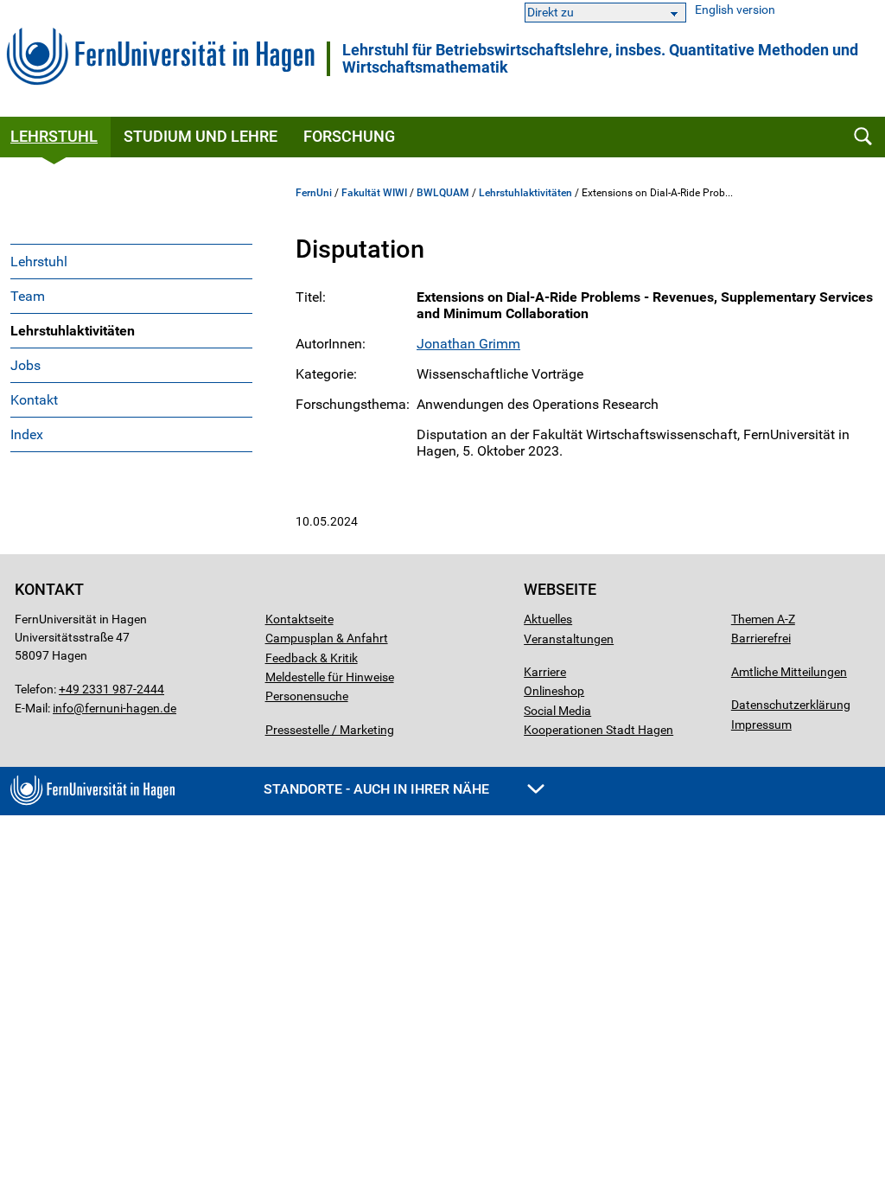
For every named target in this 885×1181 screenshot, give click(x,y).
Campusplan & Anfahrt (326, 638)
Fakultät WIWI (374, 193)
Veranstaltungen (569, 639)
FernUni (314, 193)
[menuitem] (131, 261)
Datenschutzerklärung (790, 705)
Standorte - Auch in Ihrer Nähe (378, 789)
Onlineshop (554, 691)
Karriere (545, 672)
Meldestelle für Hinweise (329, 677)
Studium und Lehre (200, 136)
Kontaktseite (299, 619)
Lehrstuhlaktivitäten (72, 330)
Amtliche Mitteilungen (789, 672)
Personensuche (306, 696)
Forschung (349, 136)
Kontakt (34, 400)
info (63, 708)
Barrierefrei (761, 638)
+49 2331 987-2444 (111, 689)
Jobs (25, 365)
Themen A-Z (763, 619)
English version (735, 10)
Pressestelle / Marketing (329, 730)
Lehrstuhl (38, 261)
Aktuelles (548, 619)
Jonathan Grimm (468, 343)
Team (27, 296)
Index (26, 434)
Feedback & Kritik (311, 658)
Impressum (761, 724)
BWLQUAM (443, 193)
